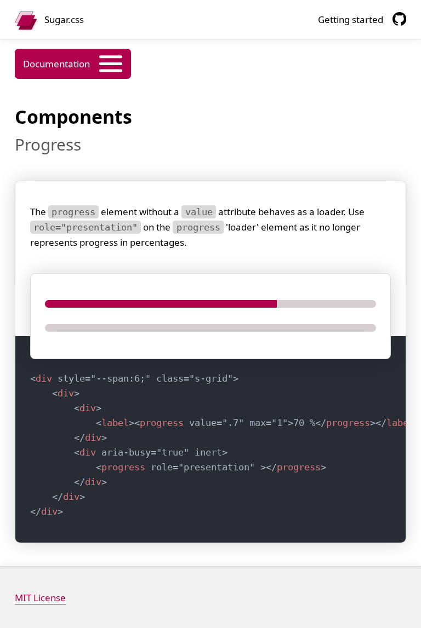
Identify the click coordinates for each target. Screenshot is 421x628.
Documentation (56, 63)
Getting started (350, 19)
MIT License (40, 597)
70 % (218, 445)
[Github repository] (399, 19)
